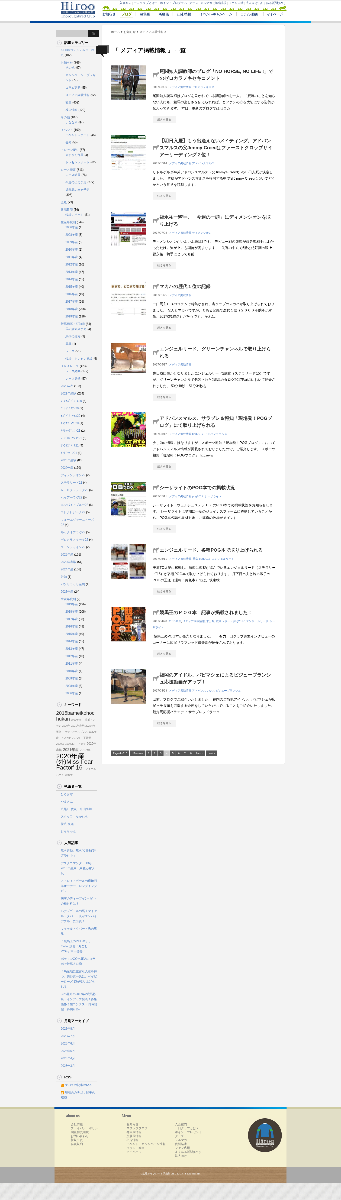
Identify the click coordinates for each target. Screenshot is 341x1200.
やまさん (67, 801)
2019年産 (71, 316)
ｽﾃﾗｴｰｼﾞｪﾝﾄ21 (70, 430)
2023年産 (67, 554)
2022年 (85, 750)
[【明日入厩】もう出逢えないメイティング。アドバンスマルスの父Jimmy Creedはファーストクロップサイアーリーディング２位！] (128, 172)
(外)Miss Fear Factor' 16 (74, 764)
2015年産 (175, 621)
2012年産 (71, 264)
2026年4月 (68, 1058)
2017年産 (71, 301)
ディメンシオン (202, 232)
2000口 (60, 743)
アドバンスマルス (203, 163)
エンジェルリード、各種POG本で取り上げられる (211, 550)
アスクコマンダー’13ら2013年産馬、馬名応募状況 (77, 868)
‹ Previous (137, 753)
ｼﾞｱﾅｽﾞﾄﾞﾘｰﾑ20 (71, 401)
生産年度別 (68, 222)
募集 (195, 558)
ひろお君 (67, 794)
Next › (199, 753)
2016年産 (71, 294)
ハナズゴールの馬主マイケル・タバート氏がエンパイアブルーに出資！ (79, 916)
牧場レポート (224, 621)
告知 (68, 142)
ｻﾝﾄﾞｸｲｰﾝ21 (69, 453)
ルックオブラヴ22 (73, 532)
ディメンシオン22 (73, 475)
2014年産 (71, 279)
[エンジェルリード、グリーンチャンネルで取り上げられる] (128, 380)
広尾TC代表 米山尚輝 (76, 809)
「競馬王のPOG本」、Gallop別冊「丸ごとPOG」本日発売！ (76, 946)
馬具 (68, 344)
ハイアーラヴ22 (71, 497)
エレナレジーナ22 (73, 512)
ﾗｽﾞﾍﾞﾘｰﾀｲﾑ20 (70, 415)
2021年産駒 (68, 393)
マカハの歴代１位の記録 (185, 286)
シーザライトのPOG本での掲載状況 (197, 487)
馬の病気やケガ (76, 329)
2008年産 (71, 234)
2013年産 (71, 272)
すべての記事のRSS (78, 1085)
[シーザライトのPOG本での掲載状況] (128, 519)
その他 (69, 67)
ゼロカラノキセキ (203, 87)
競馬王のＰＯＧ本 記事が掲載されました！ (206, 612)
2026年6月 (68, 1043)
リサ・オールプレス (75, 731)
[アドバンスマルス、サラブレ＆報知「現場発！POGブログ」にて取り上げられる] (128, 450)
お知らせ (67, 62)
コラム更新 (72, 87)
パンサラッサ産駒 (73, 584)
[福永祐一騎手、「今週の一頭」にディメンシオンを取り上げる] (128, 248)
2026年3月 (68, 1065)
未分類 (210, 621)
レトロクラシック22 (74, 490)
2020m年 (90, 725)
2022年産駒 (68, 562)
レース (69, 351)
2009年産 (71, 242)
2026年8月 (68, 1028)
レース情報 (68, 169)
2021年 (69, 774)
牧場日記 (67, 209)
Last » (211, 753)
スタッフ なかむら (74, 816)
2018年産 (71, 309)
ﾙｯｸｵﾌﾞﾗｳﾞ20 (70, 423)
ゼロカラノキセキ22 (74, 539)
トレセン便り (70, 150)
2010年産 (71, 249)
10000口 (70, 743)
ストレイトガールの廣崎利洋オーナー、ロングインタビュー (79, 886)
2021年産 (71, 749)
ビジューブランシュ (228, 690)
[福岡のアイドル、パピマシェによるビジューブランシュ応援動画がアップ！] (128, 706)
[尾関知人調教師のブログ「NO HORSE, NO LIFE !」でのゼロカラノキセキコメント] (128, 103)
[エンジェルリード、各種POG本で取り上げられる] (128, 581)
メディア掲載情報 (180, 87)
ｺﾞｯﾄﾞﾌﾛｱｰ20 (70, 408)
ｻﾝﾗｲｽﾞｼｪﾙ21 (70, 445)
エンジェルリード (223, 558)
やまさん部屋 (74, 155)
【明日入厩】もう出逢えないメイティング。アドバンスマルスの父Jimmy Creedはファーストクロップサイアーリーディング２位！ (216, 147)
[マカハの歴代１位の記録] (128, 318)
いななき (71, 122)
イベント (67, 130)
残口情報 (71, 110)
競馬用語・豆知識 (73, 324)
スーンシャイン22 (73, 547)
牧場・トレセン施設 (79, 358)
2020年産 (67, 386)
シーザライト (213, 496)
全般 (64, 202)
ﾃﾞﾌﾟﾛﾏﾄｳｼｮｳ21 (71, 438)
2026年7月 (68, 1036)
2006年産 (71, 227)
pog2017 (197, 434)
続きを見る (164, 119)
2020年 (66, 725)
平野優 (86, 737)
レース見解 (72, 378)
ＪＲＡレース (70, 366)
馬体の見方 (72, 336)
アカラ (81, 743)
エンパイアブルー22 (74, 505)
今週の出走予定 (76, 182)
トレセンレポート (77, 162)
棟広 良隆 (67, 824)
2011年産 (71, 257)
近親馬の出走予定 (77, 189)
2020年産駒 (68, 460)
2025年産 (67, 591)
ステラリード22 (71, 482)
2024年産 (67, 569)
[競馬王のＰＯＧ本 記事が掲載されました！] (128, 644)
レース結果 (72, 175)
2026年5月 (68, 1051)
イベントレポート (77, 135)
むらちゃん (68, 831)
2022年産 (67, 467)
